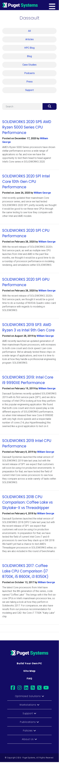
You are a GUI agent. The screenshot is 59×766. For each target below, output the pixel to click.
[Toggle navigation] (57, 5)
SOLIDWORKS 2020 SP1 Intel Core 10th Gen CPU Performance (26, 181)
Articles (29, 39)
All (29, 30)
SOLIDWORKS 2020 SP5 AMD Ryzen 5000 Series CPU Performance (26, 127)
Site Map (29, 671)
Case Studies (29, 64)
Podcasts (29, 73)
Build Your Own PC (29, 663)
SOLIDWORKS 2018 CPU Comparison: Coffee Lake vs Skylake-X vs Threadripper (27, 502)
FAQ (29, 678)
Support (29, 90)
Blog (29, 56)
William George (42, 192)
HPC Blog (29, 47)
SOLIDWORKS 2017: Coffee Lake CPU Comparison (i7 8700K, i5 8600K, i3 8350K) (25, 571)
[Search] (50, 106)
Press (29, 81)
